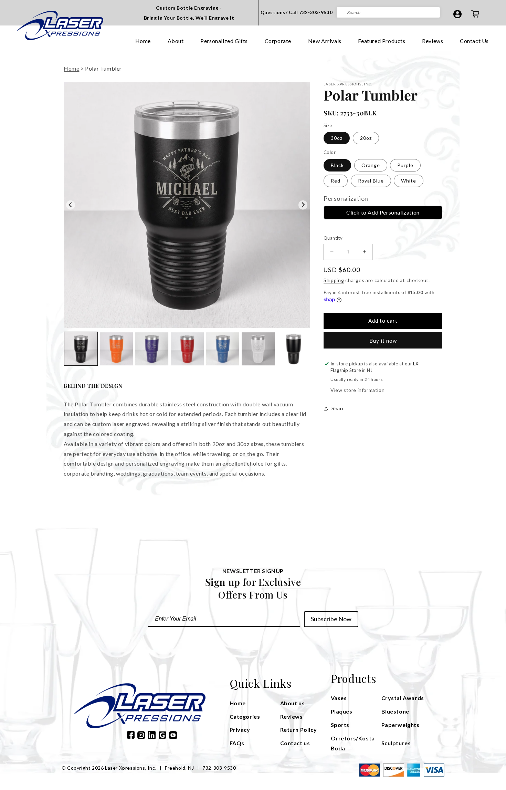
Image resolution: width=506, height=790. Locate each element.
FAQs (237, 743)
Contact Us (474, 41)
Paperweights (400, 724)
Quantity (333, 238)
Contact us (295, 743)
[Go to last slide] (70, 205)
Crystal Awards (402, 698)
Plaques (341, 711)
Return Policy (298, 729)
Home (143, 41)
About (176, 41)
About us (292, 703)
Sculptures (396, 743)
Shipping (334, 280)
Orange (370, 165)
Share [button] (338, 408)
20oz (366, 138)
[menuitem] (81, 349)
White (408, 181)
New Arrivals (324, 41)
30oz (336, 138)
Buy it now (383, 340)
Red (335, 181)
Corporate (278, 41)
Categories (245, 716)
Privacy (240, 729)
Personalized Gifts (224, 41)
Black (337, 165)
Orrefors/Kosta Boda (353, 743)
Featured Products (381, 41)
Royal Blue (371, 181)
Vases (339, 698)
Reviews (432, 41)
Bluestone (395, 711)
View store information (357, 390)
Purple (405, 165)
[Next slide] (303, 205)
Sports (340, 724)
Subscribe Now (331, 619)
